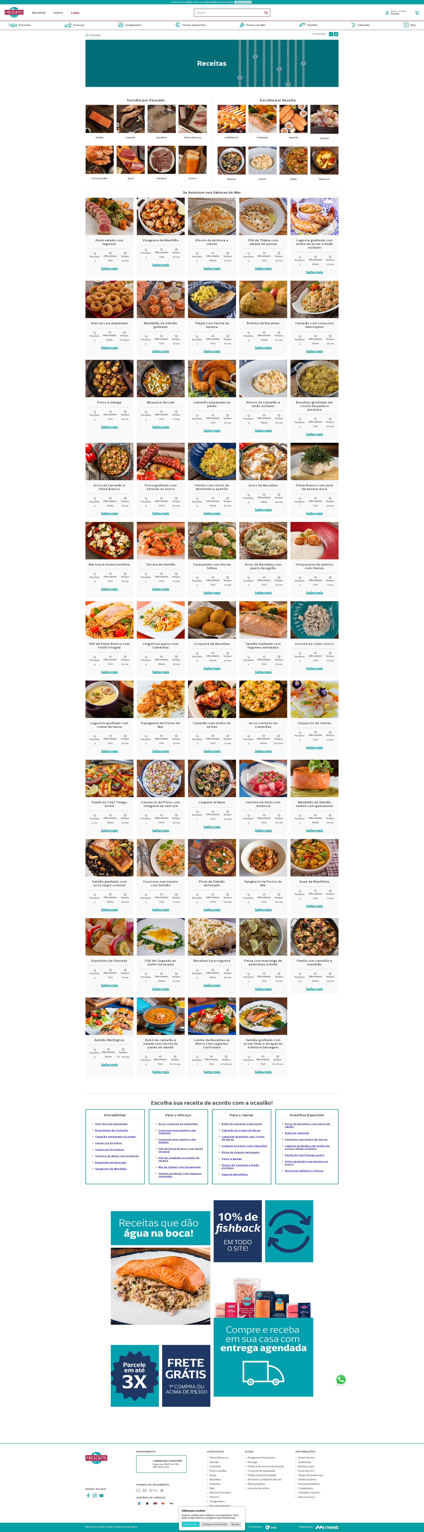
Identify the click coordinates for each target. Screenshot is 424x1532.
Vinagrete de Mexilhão (111, 1169)
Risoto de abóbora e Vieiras (304, 1171)
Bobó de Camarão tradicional (242, 1124)
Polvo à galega (232, 1159)
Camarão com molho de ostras (306, 1139)
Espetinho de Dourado (110, 1162)
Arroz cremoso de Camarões (178, 1124)
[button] (212, 2)
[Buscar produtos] (266, 12)
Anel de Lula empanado (111, 1124)
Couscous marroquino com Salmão (177, 1141)
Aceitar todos (191, 1524)
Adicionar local (243, 2)
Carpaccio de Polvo (108, 1143)
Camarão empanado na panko (115, 1136)
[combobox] (232, 13)
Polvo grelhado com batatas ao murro (306, 1163)
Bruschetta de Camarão (111, 1130)
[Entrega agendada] (263, 1408)
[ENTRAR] (396, 12)
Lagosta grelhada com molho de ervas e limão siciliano (307, 1147)
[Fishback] (289, 1264)
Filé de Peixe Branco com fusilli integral (181, 1150)
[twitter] (336, 34)
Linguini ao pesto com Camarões (244, 1146)
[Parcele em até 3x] (135, 1408)
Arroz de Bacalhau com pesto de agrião (307, 1125)
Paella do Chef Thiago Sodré (304, 1155)
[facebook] (331, 34)
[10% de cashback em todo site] (238, 1264)
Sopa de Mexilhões (235, 1174)
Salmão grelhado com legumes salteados (180, 1175)
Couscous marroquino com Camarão (177, 1132)
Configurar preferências (214, 1524)
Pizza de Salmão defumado (240, 1152)
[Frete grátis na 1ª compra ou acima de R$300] (186, 1408)
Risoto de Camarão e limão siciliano (240, 1166)
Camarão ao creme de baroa (241, 1130)
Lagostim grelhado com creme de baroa (243, 1138)
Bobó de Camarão (297, 1133)
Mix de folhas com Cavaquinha (180, 1167)
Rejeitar (235, 1524)
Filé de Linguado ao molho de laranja (179, 1159)
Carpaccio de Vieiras (109, 1149)
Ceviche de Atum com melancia (117, 1156)
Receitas (96, 35)
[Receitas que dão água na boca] (160, 1338)
